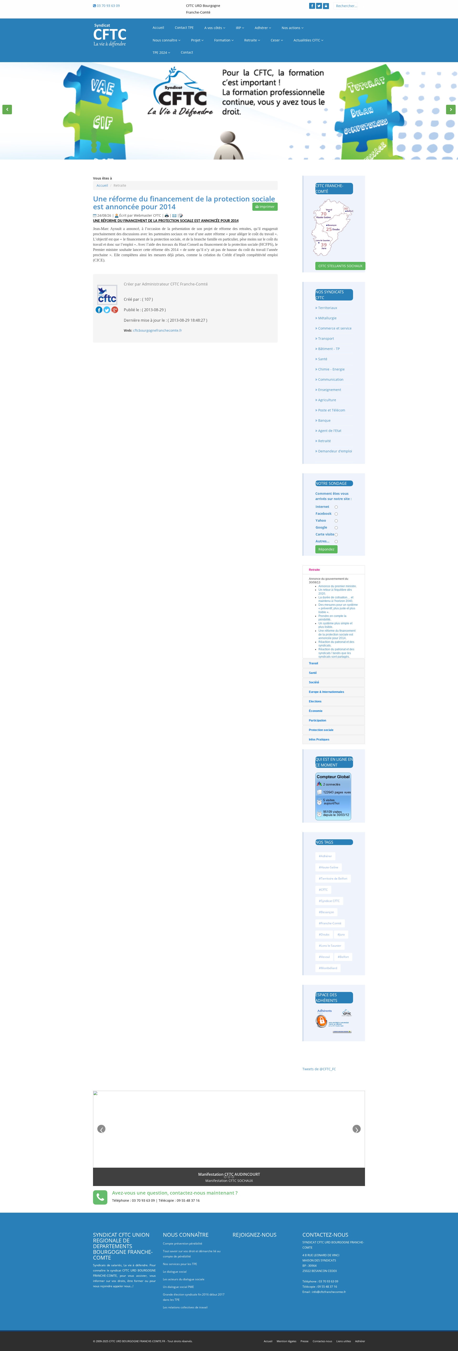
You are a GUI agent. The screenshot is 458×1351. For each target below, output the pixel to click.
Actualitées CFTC (307, 40)
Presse (304, 1341)
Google (321, 527)
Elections (315, 701)
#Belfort (343, 957)
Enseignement (329, 389)
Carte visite (325, 534)
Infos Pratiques (319, 739)
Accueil (102, 185)
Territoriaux (327, 307)
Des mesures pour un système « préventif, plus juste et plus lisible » (338, 608)
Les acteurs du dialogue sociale (183, 1279)
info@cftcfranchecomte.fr (329, 1292)
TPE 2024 (160, 52)
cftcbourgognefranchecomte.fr (157, 330)
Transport (325, 338)
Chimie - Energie (331, 369)
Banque (324, 420)
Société (314, 682)
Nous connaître (165, 40)
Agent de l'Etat (329, 430)
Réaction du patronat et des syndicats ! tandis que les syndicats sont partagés (336, 653)
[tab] (333, 569)
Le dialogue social (175, 1272)
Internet (322, 506)
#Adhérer (325, 856)
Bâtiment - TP (328, 348)
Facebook (324, 513)
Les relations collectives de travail (185, 1307)
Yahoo (321, 520)
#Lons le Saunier (330, 946)
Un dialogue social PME (178, 1287)
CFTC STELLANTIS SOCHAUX (340, 266)
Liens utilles (343, 1341)
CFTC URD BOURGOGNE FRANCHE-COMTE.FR (137, 1341)
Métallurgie (327, 318)
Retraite (251, 40)
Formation (222, 40)
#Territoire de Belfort (333, 878)
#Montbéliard (328, 968)
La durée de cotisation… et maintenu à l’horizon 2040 (335, 599)
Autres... (322, 541)
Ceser (276, 40)
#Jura (341, 934)
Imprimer (267, 206)
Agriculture (326, 400)
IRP (239, 27)
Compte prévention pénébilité (182, 1243)
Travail (313, 663)
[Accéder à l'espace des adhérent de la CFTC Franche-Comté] (326, 6)
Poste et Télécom (331, 410)
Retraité (324, 441)
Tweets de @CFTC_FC (319, 1069)
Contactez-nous (322, 1341)
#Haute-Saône (328, 867)
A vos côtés (213, 27)
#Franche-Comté (330, 923)
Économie (316, 711)
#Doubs (324, 934)
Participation (317, 720)
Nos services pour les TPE (180, 1264)
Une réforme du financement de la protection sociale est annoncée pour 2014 (184, 202)
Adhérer (262, 27)
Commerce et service (334, 328)
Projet (196, 40)
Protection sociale (321, 730)
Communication (330, 379)
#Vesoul (324, 957)
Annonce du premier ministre (337, 586)
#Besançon (326, 912)
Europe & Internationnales (326, 692)
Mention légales (286, 1341)
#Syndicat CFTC (329, 901)
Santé (322, 359)
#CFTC (323, 890)
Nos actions (291, 27)
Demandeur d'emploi (334, 451)
